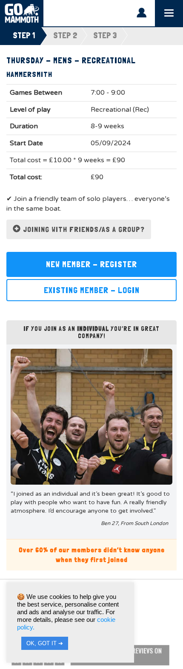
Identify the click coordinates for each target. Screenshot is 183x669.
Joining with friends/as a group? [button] (83, 229)
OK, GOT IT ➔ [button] (44, 643)
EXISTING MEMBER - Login (92, 290)
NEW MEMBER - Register (91, 264)
